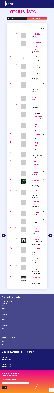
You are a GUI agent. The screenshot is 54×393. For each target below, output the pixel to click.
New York (34, 129)
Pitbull (35, 153)
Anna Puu (35, 212)
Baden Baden (35, 222)
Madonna (35, 172)
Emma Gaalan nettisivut (8, 334)
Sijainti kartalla (6, 359)
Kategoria (11, 18)
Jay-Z (34, 113)
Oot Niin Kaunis (35, 271)
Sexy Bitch (34, 91)
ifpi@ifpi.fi (5, 364)
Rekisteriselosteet (6, 366)
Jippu (34, 73)
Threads (4, 308)
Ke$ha (34, 97)
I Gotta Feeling (35, 185)
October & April (36, 51)
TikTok (3, 327)
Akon (39, 89)
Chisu (34, 105)
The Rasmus (36, 42)
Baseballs (36, 34)
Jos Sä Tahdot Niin (36, 78)
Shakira (35, 258)
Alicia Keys (37, 116)
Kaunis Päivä (35, 214)
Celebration (35, 174)
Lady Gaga (36, 57)
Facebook (4, 305)
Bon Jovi (35, 239)
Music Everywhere (36, 137)
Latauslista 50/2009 (50, 235)
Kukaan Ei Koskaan (36, 282)
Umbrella (34, 36)
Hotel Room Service (37, 155)
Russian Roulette (36, 67)
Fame (33, 166)
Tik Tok (33, 99)
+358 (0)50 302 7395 (7, 362)
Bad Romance (35, 59)
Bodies (33, 233)
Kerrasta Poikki (35, 107)
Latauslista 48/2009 (4, 235)
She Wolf (34, 260)
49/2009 (36, 18)
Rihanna (35, 65)
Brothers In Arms (36, 196)
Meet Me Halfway (36, 206)
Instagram (4, 303)
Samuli (34, 76)
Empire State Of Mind (37, 118)
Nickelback (36, 249)
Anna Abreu (36, 135)
